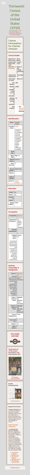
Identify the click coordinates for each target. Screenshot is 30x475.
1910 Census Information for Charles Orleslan (15, 34)
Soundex (17, 129)
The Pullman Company (15, 453)
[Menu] (4, 3)
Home (15, 30)
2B (15, 66)
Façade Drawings (15, 401)
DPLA (10, 432)
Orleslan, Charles (21, 108)
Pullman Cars (15, 455)
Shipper (19, 215)
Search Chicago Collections (13, 425)
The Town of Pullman (15, 457)
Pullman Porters (16, 459)
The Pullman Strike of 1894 (15, 461)
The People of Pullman (15, 31)
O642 (16, 126)
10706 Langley (17, 181)
